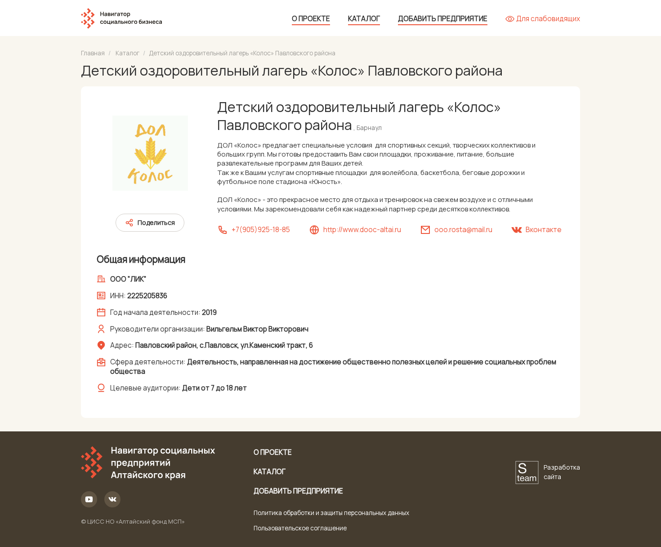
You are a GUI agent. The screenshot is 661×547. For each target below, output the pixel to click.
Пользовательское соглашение (300, 528)
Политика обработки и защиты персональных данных (331, 513)
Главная (93, 53)
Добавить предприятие (442, 18)
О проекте (311, 18)
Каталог (364, 18)
